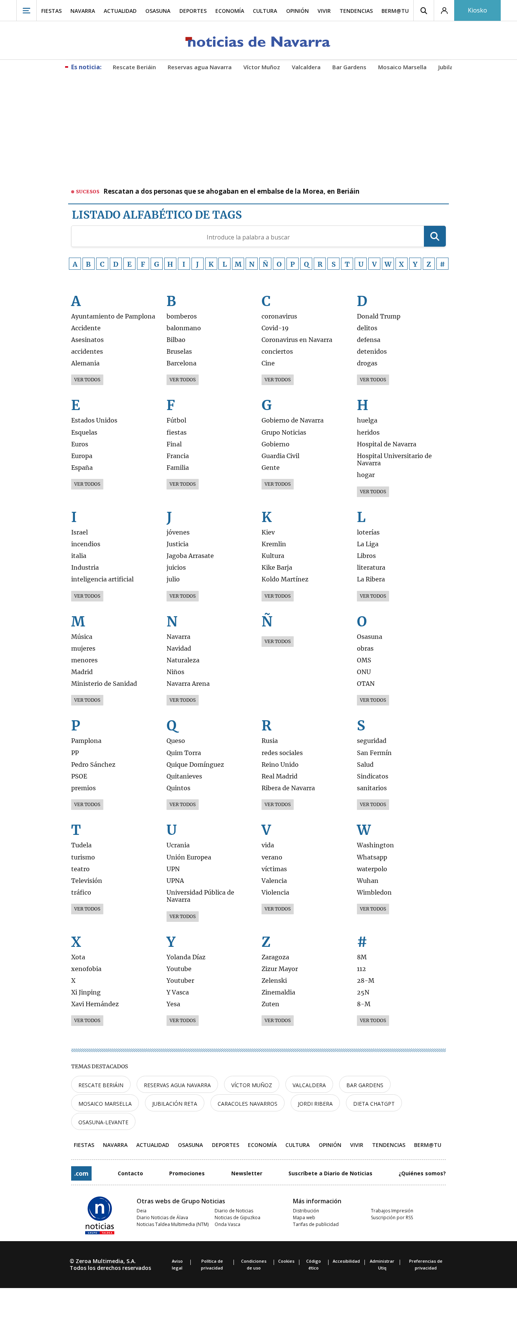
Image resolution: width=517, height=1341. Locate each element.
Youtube (179, 969)
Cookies (286, 1261)
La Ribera (371, 579)
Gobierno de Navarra (293, 420)
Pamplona (86, 740)
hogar (366, 475)
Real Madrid (279, 776)
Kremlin (274, 544)
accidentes (87, 351)
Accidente (86, 328)
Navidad (179, 648)
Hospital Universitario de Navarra (394, 459)
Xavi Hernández (95, 1004)
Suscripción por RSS (392, 1217)
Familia (178, 467)
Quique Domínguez (195, 764)
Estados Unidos (94, 420)
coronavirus (279, 316)
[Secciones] (26, 10)
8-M (364, 1004)
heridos (368, 432)
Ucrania (178, 845)
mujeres (83, 648)
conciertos (277, 351)
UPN (173, 869)
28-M (365, 980)
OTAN (366, 683)
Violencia (275, 892)
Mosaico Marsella (105, 1103)
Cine (268, 363)
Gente (271, 467)
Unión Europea (189, 857)
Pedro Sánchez (93, 764)
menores (84, 660)
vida (268, 845)
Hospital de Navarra (386, 444)
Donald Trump (378, 316)
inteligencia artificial (102, 579)
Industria (85, 567)
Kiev (268, 532)
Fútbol (176, 420)
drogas (367, 363)
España (82, 467)
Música (81, 636)
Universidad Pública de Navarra (200, 896)
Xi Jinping (86, 992)
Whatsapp (372, 857)
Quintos (178, 788)
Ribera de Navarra (288, 788)
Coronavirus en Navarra (297, 339)
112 (361, 969)
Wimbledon (374, 892)
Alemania (85, 363)
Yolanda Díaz (186, 957)
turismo (83, 857)
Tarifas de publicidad (316, 1224)
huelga (367, 420)
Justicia (177, 544)
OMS (364, 660)
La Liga (367, 544)
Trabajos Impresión (392, 1210)
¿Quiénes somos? (422, 1173)
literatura (371, 567)
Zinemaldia (278, 992)
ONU (364, 672)
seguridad (371, 740)
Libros (366, 555)
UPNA (175, 880)
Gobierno (276, 444)
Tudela (81, 845)
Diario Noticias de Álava (162, 1217)
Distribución (306, 1210)
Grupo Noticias (284, 432)
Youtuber (180, 980)
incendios (85, 544)
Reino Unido (280, 764)
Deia (141, 1210)
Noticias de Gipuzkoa (237, 1217)
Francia (178, 456)
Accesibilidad (346, 1261)
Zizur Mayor (280, 969)
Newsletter (246, 1173)
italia (78, 555)
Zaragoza (275, 957)
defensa (368, 339)
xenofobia (86, 969)
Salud (365, 764)
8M (362, 957)
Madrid (82, 672)
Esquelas (84, 432)
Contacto (130, 1173)
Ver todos (87, 379)
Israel (79, 532)
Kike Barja (277, 567)
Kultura (273, 555)
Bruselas (179, 351)
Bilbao (176, 339)
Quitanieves (184, 776)
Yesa (173, 1004)
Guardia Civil (280, 456)
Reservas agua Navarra (177, 1085)
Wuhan (367, 880)
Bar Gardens (364, 1085)
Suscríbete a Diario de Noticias (330, 1173)
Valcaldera (309, 1085)
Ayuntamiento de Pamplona (113, 316)
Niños (175, 672)
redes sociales (282, 753)
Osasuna (369, 636)
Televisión (86, 880)
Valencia (274, 880)
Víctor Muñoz (251, 1085)
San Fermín (374, 753)
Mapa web (304, 1217)
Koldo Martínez (285, 579)
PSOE (79, 776)
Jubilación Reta (174, 1103)
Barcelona (181, 363)
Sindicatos (372, 776)
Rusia (270, 740)
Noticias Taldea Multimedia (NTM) (173, 1224)
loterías (368, 532)
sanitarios (372, 788)
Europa (81, 456)
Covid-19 (275, 328)
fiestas (177, 432)
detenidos (372, 351)
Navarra (178, 636)
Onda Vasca (227, 1224)
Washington (375, 845)
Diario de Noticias (234, 1210)
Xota (78, 957)
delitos (367, 328)
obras (365, 648)
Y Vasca (178, 992)
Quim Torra (184, 753)
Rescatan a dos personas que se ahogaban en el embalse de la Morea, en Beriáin (231, 192)
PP (75, 753)
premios (83, 788)
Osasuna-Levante (103, 1122)
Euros (79, 444)
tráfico (81, 892)
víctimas (274, 869)
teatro (80, 869)
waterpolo (372, 869)
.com (81, 1173)
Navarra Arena (188, 683)
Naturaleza (183, 660)
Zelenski (274, 980)
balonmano (184, 328)
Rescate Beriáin (100, 1085)
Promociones (187, 1173)
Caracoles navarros (247, 1103)
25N (363, 992)
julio (173, 579)
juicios (176, 567)
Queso (176, 740)
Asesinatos (87, 339)
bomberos (182, 316)
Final (174, 444)
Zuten (270, 1004)
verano (272, 857)
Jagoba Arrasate (190, 555)
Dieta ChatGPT (374, 1103)
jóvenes (178, 532)
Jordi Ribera (315, 1103)
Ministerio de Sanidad (104, 683)
